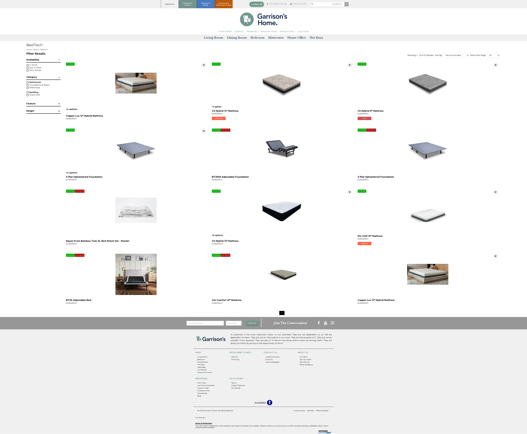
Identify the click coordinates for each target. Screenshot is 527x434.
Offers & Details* (322, 411)
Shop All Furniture (204, 372)
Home (28, 50)
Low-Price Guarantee (205, 385)
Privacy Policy (299, 411)
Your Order (225, 31)
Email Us (269, 359)
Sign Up (252, 323)
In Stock (33, 65)
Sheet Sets (34, 95)
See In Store (35, 67)
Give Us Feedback (272, 362)
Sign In (234, 383)
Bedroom (257, 37)
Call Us (257, 4)
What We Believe (306, 364)
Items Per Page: (478, 55)
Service (239, 31)
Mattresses (276, 37)
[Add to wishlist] (204, 65)
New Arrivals (35, 70)
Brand (35, 50)
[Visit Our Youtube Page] (325, 323)
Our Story (304, 357)
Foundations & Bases (39, 85)
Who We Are (304, 362)
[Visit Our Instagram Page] (332, 323)
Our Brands (202, 370)
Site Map (310, 411)
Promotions (287, 31)
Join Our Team (269, 31)
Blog (199, 396)
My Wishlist (235, 388)
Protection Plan (203, 391)
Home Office (296, 37)
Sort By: (438, 55)
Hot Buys (316, 37)
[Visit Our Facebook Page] (318, 323)
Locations (303, 31)
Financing (251, 31)
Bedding (33, 92)
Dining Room (237, 37)
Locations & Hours (273, 357)
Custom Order (203, 388)
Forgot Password (238, 385)
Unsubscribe (202, 393)
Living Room (213, 37)
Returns (234, 357)
